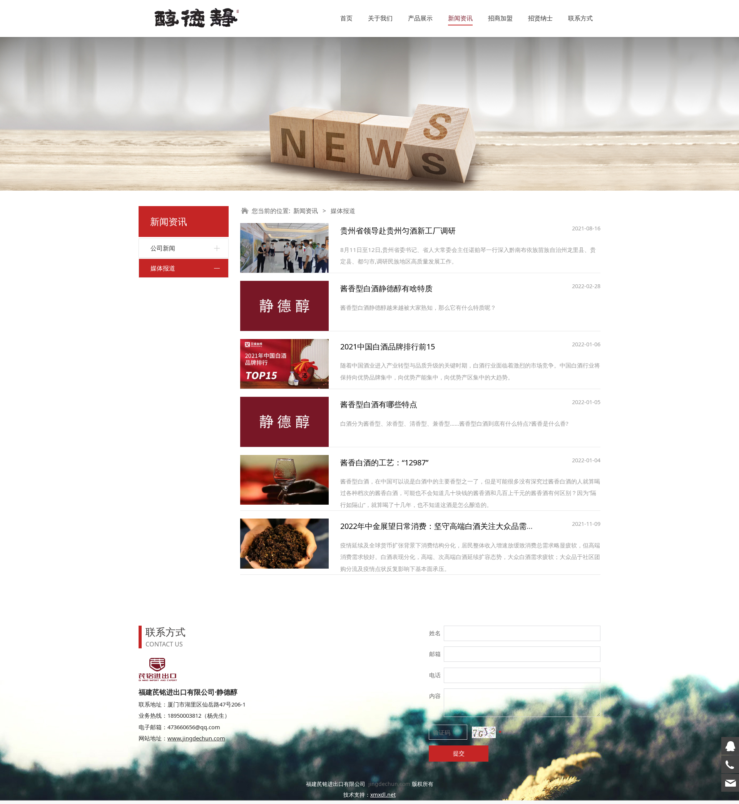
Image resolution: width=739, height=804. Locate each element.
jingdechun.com (389, 783)
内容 (435, 696)
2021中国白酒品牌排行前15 (387, 346)
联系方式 (580, 18)
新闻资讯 (460, 18)
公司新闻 (162, 248)
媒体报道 (162, 268)
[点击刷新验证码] (483, 732)
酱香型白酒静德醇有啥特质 (386, 288)
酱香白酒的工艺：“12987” (384, 462)
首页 (346, 18)
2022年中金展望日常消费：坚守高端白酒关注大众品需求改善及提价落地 (464, 526)
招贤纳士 (540, 18)
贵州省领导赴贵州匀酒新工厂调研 (398, 230)
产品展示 (420, 18)
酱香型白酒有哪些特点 (378, 404)
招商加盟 (500, 18)
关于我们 (380, 18)
